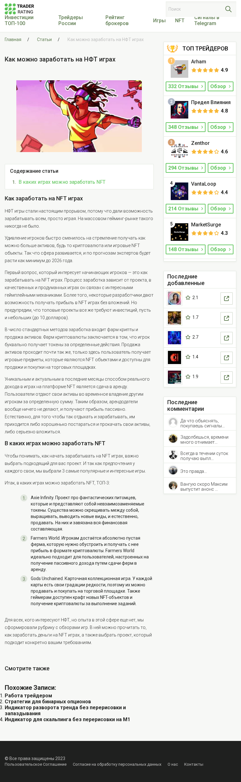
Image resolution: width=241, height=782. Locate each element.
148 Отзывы (184, 249)
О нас (173, 764)
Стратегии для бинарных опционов (48, 702)
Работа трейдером (28, 696)
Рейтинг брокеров (117, 20)
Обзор (218, 86)
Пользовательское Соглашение (36, 764)
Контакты (193, 764)
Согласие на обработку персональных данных (117, 764)
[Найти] (228, 9)
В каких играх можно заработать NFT (62, 182)
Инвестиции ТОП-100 (19, 20)
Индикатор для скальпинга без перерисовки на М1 (67, 719)
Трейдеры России (70, 20)
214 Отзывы (184, 209)
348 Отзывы (184, 127)
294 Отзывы (184, 168)
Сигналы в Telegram (206, 20)
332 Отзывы (184, 86)
